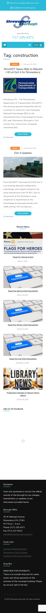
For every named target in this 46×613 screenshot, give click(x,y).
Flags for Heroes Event (23, 257)
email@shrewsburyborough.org (17, 534)
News (14, 64)
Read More (23, 134)
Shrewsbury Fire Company (15, 552)
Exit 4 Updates (23, 153)
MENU (36, 45)
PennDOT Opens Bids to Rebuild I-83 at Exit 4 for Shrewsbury (23, 70)
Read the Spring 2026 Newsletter (23, 291)
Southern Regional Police (15, 549)
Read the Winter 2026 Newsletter (23, 325)
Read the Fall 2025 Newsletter (23, 359)
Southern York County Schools (17, 556)
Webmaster (9, 137)
